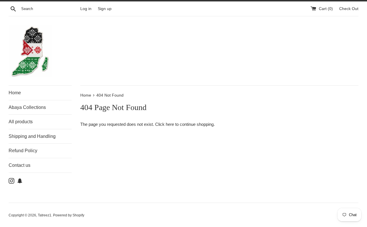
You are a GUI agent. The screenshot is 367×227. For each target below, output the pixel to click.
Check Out (348, 9)
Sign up (105, 9)
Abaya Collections (27, 107)
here (170, 124)
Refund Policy (23, 150)
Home (15, 92)
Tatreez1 (44, 215)
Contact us (19, 165)
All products (21, 121)
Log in (85, 9)
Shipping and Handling (32, 136)
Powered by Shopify (68, 215)
